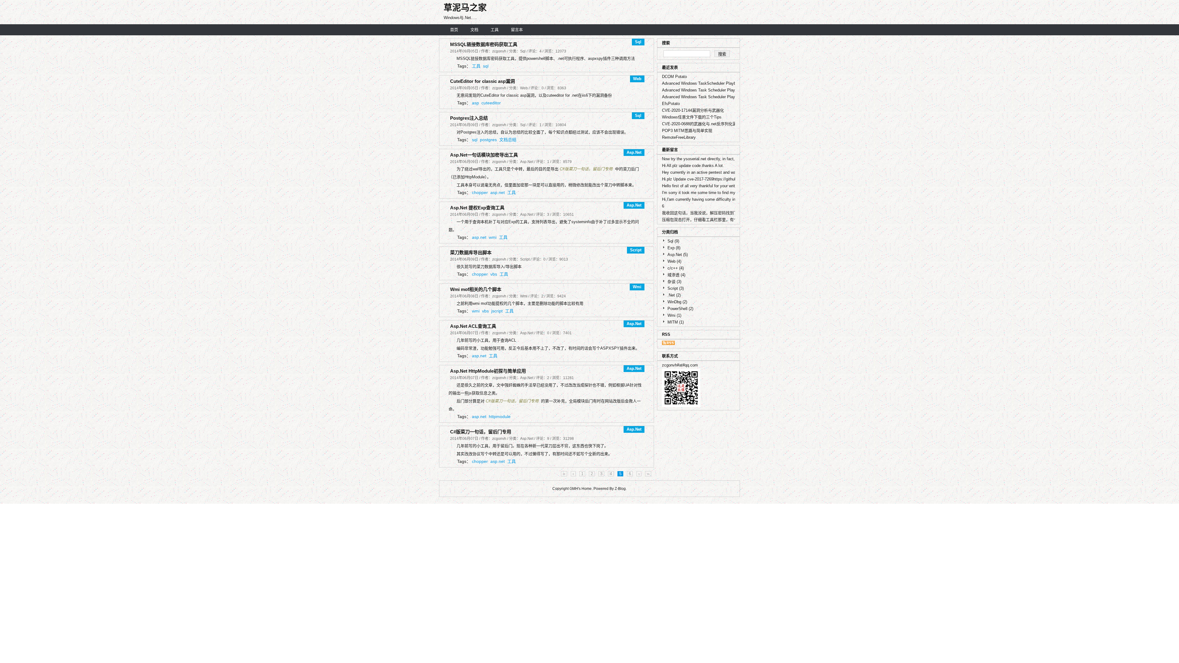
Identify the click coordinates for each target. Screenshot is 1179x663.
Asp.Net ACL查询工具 (473, 326)
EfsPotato (671, 103)
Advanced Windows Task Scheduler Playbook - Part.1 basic (715, 97)
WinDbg (677, 302)
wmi (492, 237)
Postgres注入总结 (469, 118)
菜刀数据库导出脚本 (471, 252)
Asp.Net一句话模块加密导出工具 (484, 154)
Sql (673, 241)
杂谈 (674, 281)
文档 (474, 29)
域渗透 (676, 275)
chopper (480, 192)
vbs (493, 274)
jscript (497, 310)
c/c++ (675, 268)
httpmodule (500, 416)
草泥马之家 (465, 8)
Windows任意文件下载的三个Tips (692, 117)
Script (675, 288)
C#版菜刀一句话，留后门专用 (586, 169)
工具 (495, 29)
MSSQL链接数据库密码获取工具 (483, 44)
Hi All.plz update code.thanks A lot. (693, 165)
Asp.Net (677, 254)
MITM (675, 322)
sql (485, 66)
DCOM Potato (674, 76)
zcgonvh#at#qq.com (680, 365)
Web (674, 261)
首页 (454, 29)
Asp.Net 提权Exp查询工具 (477, 207)
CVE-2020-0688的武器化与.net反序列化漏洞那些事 (707, 124)
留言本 (517, 29)
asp (475, 102)
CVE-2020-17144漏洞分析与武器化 (693, 110)
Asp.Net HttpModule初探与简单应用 (488, 371)
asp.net (497, 192)
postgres (488, 139)
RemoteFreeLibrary (679, 137)
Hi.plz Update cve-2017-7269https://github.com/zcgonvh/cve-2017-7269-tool (729, 179)
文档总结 (507, 139)
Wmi (674, 315)
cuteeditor (491, 102)
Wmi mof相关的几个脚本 (475, 289)
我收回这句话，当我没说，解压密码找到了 (700, 213)
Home (587, 489)
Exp (673, 248)
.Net (674, 295)
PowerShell (680, 308)
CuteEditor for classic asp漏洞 (482, 81)
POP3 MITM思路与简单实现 (687, 130)
